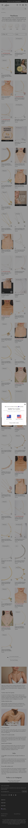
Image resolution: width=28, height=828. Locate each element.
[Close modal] (25, 404)
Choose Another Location (14, 422)
